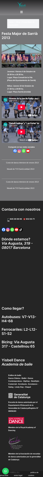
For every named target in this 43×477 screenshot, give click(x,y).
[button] (5, 471)
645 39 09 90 (16, 219)
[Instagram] (19, 151)
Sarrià (32, 80)
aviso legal (18, 475)
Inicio (11, 22)
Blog (18, 22)
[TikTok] (21, 230)
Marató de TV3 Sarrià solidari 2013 (20, 169)
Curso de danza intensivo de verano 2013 (22, 163)
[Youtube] (28, 151)
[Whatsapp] (24, 151)
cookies (31, 475)
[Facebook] (15, 151)
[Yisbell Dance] (21, 5)
